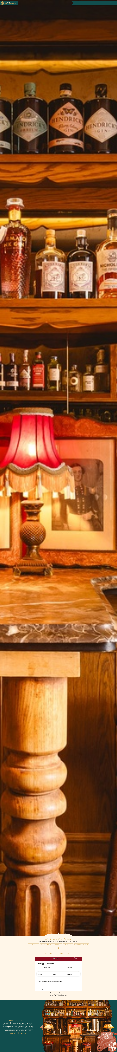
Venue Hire (86, 3)
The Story (94, 3)
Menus (75, 3)
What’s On (80, 3)
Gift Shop (107, 3)
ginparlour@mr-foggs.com (61, 995)
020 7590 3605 (59, 994)
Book (113, 3)
